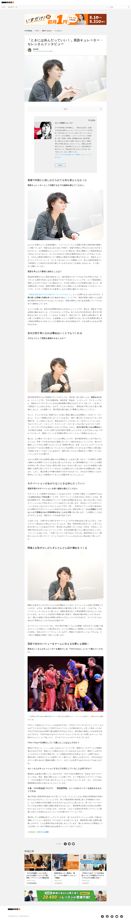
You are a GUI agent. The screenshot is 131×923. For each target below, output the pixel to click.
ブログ (37, 31)
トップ (3, 7)
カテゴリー (11, 7)
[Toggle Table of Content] (65, 109)
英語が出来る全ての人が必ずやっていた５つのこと (50, 294)
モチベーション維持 (42, 832)
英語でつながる (46, 31)
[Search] (128, 7)
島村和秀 (35, 49)
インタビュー (58, 31)
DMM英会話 (28, 31)
